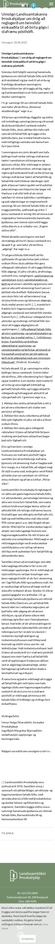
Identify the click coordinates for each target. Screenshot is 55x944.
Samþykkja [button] (27, 938)
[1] (3, 782)
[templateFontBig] (42, 6)
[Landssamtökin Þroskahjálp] (27, 875)
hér (48, 751)
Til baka (8, 833)
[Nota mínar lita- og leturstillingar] (33, 6)
